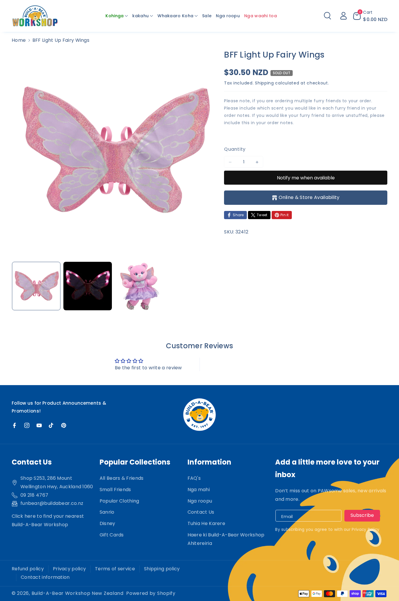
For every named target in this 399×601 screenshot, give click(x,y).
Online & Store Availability (309, 197)
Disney (107, 523)
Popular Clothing (119, 501)
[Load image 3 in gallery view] (139, 286)
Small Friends (115, 489)
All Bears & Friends (122, 478)
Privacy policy (69, 568)
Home (19, 40)
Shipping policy (162, 568)
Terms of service (115, 568)
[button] (116, 15)
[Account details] (343, 15)
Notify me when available (306, 177)
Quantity (234, 149)
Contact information (45, 577)
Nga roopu (200, 501)
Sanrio (107, 512)
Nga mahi (199, 489)
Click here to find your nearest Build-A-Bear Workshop (48, 520)
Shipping (264, 83)
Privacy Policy (365, 529)
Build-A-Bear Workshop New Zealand (78, 593)
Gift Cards (112, 534)
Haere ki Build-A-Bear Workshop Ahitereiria (226, 539)
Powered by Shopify (151, 593)
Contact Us (201, 512)
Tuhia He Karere (206, 523)
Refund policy (28, 568)
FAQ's (194, 478)
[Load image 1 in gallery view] (36, 286)
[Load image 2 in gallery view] (87, 286)
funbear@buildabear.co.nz (51, 503)
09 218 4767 (34, 495)
